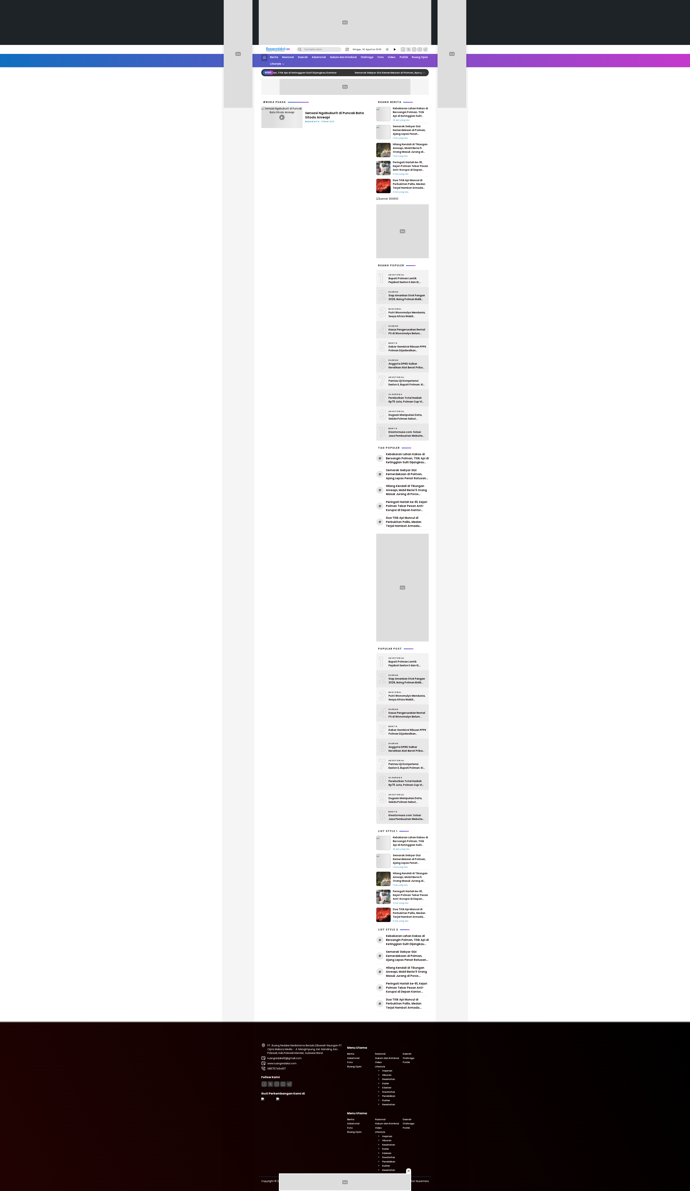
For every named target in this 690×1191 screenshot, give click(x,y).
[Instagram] (414, 49)
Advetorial (319, 57)
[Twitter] (408, 49)
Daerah (303, 57)
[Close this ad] (408, 1170)
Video (391, 57)
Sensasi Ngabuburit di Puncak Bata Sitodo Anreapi (334, 115)
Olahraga (367, 57)
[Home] (264, 57)
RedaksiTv (312, 121)
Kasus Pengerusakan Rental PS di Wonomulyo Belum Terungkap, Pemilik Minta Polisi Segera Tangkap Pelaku (406, 331)
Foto (381, 57)
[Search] (300, 49)
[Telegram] (425, 49)
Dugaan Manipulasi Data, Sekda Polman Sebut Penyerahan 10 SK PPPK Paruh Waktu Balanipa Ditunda (405, 417)
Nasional (288, 57)
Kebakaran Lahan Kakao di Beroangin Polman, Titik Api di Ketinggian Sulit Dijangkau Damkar (410, 114)
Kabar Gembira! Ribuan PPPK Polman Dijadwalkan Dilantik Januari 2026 (407, 348)
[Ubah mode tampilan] (387, 49)
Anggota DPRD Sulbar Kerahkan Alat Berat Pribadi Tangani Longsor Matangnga (406, 365)
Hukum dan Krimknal (343, 57)
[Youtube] (419, 49)
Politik (404, 57)
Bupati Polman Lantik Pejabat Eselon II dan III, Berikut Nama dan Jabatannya (403, 280)
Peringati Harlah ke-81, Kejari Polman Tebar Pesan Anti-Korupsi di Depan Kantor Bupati (410, 167)
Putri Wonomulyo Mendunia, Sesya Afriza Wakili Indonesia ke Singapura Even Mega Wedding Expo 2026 (407, 314)
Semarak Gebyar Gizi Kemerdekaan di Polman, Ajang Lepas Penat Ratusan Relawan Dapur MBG (398, 72)
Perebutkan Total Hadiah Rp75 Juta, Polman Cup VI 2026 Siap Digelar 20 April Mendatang (405, 400)
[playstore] (283, 1099)
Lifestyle (275, 64)
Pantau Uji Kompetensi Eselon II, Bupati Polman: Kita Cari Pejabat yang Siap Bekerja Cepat (407, 383)
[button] (348, 49)
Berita (274, 57)
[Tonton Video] (394, 49)
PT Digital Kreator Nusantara (411, 1181)
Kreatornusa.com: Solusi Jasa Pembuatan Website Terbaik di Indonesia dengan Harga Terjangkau (407, 434)
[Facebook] (403, 49)
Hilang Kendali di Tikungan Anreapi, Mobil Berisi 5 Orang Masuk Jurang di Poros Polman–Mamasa (410, 149)
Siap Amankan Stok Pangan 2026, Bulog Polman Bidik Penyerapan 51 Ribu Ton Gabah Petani (406, 297)
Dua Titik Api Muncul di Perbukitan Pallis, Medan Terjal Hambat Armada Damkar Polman (409, 185)
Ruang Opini (420, 57)
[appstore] (268, 1099)
